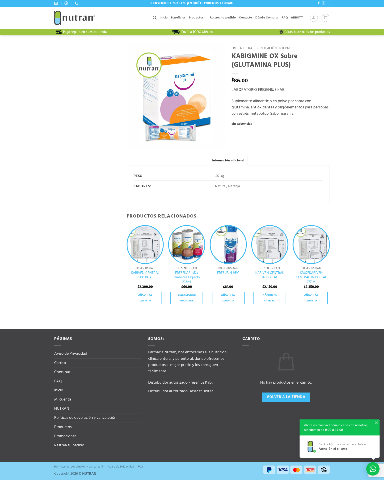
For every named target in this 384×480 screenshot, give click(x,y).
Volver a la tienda (286, 397)
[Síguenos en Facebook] (318, 3)
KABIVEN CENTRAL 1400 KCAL (269, 275)
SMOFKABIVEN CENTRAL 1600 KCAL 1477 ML (311, 278)
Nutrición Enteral (275, 48)
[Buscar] (154, 17)
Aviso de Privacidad (70, 353)
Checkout (62, 372)
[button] (314, 18)
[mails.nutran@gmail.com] (56, 3)
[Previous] (127, 269)
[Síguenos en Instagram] (323, 3)
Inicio (164, 17)
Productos (196, 17)
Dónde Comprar (267, 17)
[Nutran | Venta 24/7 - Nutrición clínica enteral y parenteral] (74, 18)
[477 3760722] (77, 3)
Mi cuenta (62, 399)
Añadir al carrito (145, 298)
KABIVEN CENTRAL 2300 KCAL (145, 275)
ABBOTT (297, 17)
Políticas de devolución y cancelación (85, 418)
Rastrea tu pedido (223, 17)
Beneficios (178, 17)
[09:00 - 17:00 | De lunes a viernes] (66, 3)
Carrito (60, 363)
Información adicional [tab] (228, 160)
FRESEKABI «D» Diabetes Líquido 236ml (187, 278)
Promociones (65, 436)
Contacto (245, 17)
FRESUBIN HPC (228, 273)
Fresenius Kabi (243, 48)
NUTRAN (61, 408)
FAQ (285, 17)
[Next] (329, 269)
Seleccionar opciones (187, 298)
